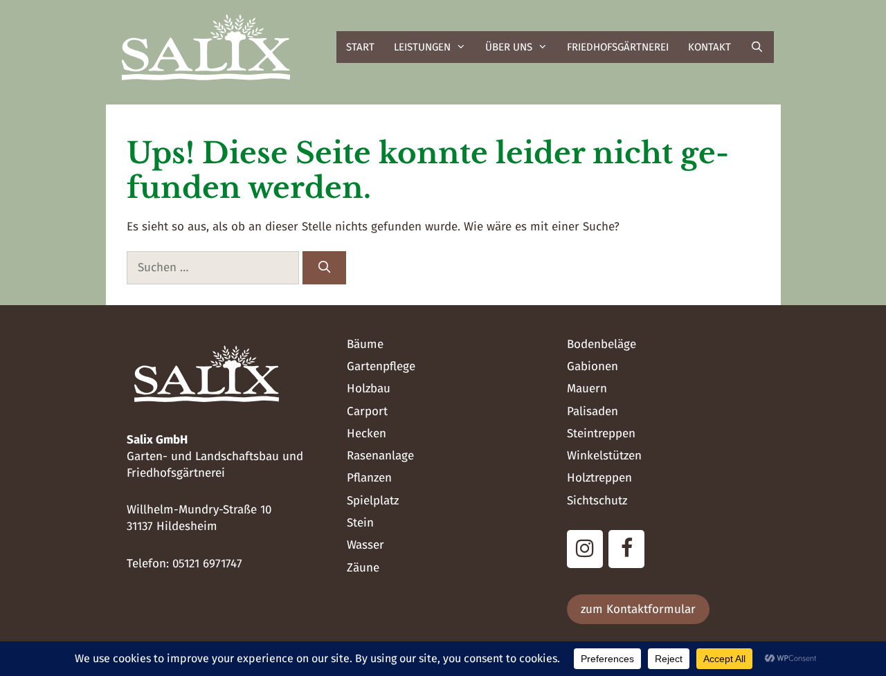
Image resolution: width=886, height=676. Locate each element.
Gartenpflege (381, 366)
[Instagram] (585, 549)
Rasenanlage (380, 455)
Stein (360, 522)
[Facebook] (626, 549)
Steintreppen (601, 433)
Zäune (363, 567)
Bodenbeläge (601, 344)
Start (360, 47)
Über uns (508, 47)
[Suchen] (324, 267)
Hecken (366, 433)
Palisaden (592, 411)
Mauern (587, 388)
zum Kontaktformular (638, 609)
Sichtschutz (597, 500)
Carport (367, 411)
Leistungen (422, 47)
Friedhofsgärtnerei (618, 47)
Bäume (365, 344)
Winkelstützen (604, 455)
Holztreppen (599, 478)
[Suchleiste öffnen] (757, 47)
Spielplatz (373, 500)
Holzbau (368, 388)
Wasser (365, 545)
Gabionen (592, 366)
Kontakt (709, 47)
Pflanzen (369, 478)
